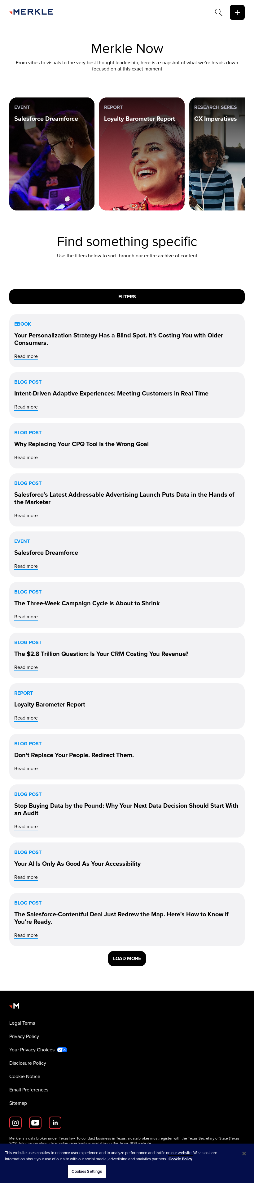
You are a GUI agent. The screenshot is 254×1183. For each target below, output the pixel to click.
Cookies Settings (87, 1171)
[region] (127, 1163)
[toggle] (237, 12)
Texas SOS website (135, 1143)
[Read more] (127, 340)
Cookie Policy (180, 1159)
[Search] (218, 12)
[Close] (244, 1153)
